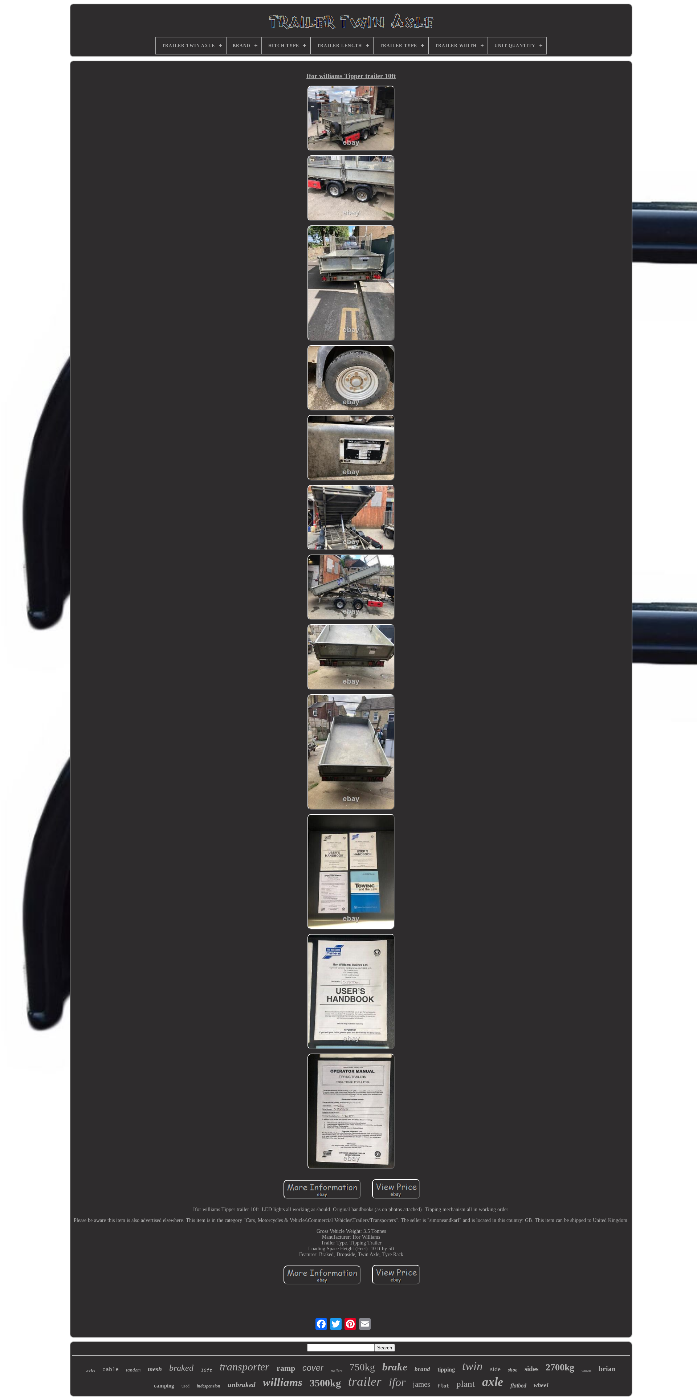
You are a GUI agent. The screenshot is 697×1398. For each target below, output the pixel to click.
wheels (586, 1371)
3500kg (325, 1383)
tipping (446, 1369)
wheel (541, 1385)
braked (181, 1368)
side (495, 1369)
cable (110, 1370)
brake (394, 1367)
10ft (206, 1370)
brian (607, 1369)
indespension (208, 1386)
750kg (362, 1367)
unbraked (242, 1385)
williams (282, 1382)
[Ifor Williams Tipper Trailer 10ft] (351, 119)
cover (312, 1368)
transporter (244, 1367)
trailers (336, 1371)
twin (472, 1366)
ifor (397, 1382)
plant (465, 1384)
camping (164, 1386)
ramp (286, 1368)
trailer (365, 1381)
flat (443, 1386)
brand (422, 1369)
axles (90, 1371)
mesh (155, 1369)
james (421, 1384)
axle (492, 1382)
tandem (133, 1370)
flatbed (518, 1385)
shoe (512, 1370)
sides (531, 1369)
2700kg (560, 1367)
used (185, 1386)
